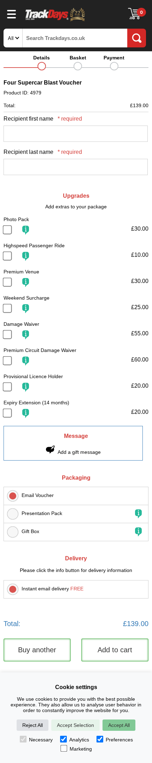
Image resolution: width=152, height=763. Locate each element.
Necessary (41, 739)
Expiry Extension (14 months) (36, 402)
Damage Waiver (21, 324)
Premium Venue (21, 271)
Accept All (119, 725)
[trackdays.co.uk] (55, 21)
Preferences (119, 739)
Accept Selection (75, 725)
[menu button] (11, 14)
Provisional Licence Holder (33, 376)
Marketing (81, 749)
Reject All (32, 725)
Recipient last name (43, 152)
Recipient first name (43, 119)
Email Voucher (38, 495)
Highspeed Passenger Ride (34, 245)
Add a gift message (79, 452)
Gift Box (30, 531)
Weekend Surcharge (26, 298)
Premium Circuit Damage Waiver (40, 350)
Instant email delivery (52, 588)
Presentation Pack (42, 513)
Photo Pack (16, 219)
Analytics (79, 739)
